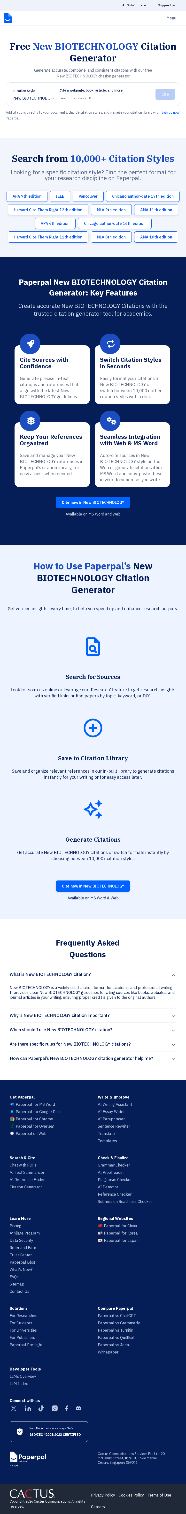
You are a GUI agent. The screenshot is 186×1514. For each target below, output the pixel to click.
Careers (98, 1506)
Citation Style (24, 91)
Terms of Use (159, 1495)
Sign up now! (171, 112)
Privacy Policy (103, 1495)
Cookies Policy (131, 1495)
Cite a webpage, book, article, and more (91, 90)
